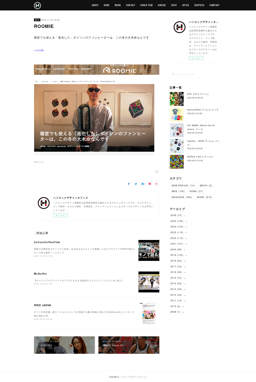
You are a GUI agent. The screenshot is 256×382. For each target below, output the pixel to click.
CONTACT (130, 5)
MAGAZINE (182, 197)
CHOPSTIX (199, 5)
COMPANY (214, 5)
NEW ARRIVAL (183, 185)
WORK (118, 5)
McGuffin (40, 273)
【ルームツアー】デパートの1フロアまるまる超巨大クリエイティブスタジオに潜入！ (79, 280)
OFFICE (185, 5)
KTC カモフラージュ (198, 93)
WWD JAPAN (42, 305)
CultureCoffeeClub (47, 242)
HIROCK (162, 5)
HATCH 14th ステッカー (200, 156)
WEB (37, 20)
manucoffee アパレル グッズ (203, 109)
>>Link (39, 50)
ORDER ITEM (146, 5)
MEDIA (206, 185)
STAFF (174, 5)
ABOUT (95, 5)
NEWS (107, 5)
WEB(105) (39, 162)
